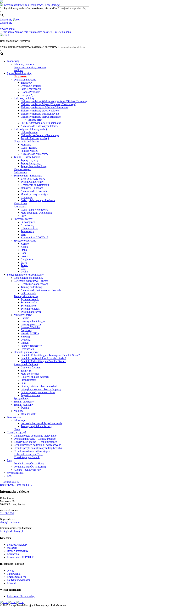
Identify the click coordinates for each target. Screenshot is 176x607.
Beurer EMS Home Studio (16, 484)
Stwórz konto (7, 28)
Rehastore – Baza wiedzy (21, 596)
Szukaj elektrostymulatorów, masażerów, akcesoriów (28, 8)
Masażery (12, 547)
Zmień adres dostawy (40, 31)
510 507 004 (7, 513)
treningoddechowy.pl (11, 531)
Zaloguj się (6, 22)
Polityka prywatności (18, 579)
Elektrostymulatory (17, 544)
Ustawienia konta (62, 31)
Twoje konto (7, 31)
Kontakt (11, 583)
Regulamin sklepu (16, 576)
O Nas (10, 570)
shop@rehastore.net (10, 522)
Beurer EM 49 (9, 481)
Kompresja (13, 553)
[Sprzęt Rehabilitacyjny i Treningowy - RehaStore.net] (30, 4)
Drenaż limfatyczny (17, 550)
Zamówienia (21, 31)
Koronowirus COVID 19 (20, 557)
